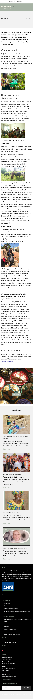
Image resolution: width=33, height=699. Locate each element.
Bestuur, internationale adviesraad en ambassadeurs (17, 611)
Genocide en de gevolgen (10, 642)
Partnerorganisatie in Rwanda (11, 608)
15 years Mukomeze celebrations (12, 474)
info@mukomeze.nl (7, 361)
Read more (7, 449)
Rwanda (4, 637)
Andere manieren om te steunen (12, 634)
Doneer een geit (8, 632)
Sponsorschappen (8, 623)
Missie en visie (7, 605)
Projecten (6, 626)
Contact (4, 648)
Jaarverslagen (7, 614)
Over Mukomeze (6, 600)
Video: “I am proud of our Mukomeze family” (15, 548)
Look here (15, 386)
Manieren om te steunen (8, 616)
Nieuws (4, 645)
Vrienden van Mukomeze (10, 629)
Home (24, 18)
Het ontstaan (7, 603)
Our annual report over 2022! (11, 512)
